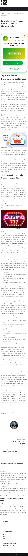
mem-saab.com (6, 541)
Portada (2, 13)
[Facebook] (8, 413)
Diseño (4, 534)
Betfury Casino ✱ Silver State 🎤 (11, 451)
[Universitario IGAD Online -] (4, 2)
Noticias (8, 13)
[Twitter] (12, 413)
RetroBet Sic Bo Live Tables (7, 469)
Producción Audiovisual (9, 543)
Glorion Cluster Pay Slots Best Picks (9, 483)
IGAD (2, 31)
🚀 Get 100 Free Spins (13, 63)
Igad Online (13, 554)
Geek (4, 536)
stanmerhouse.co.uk (8, 545)
